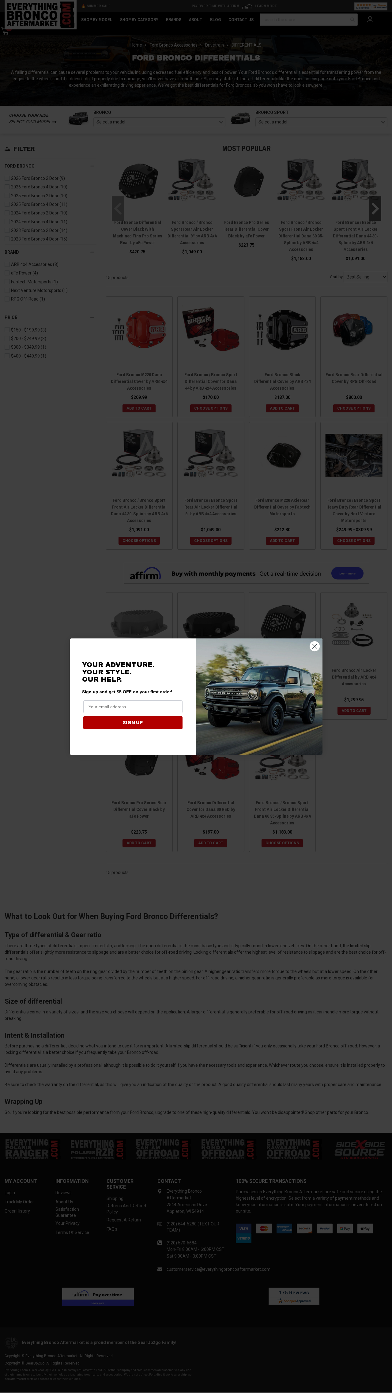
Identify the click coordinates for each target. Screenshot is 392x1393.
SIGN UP (133, 722)
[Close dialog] (314, 646)
